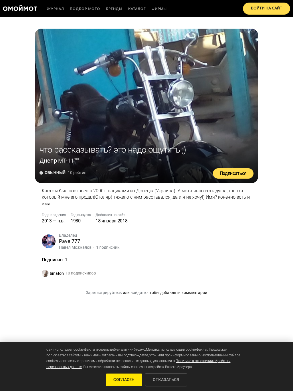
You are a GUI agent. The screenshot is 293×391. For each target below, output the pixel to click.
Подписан (55, 259)
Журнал (55, 9)
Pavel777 (69, 241)
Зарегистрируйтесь (104, 292)
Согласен (123, 379)
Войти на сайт (266, 8)
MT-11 (66, 160)
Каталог (137, 9)
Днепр (48, 160)
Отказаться (166, 379)
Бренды (114, 9)
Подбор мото (85, 9)
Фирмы (159, 9)
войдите (138, 292)
